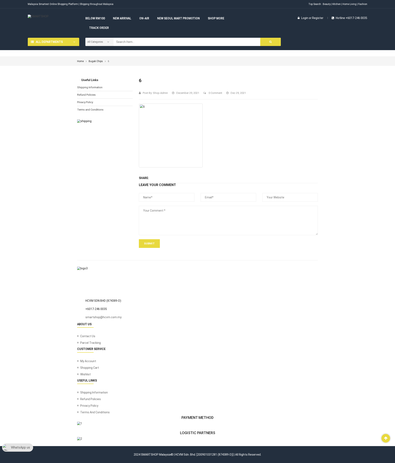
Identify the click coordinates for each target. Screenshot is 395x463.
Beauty (327, 4)
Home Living (349, 4)
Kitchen (336, 4)
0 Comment (215, 92)
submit (149, 243)
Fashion (362, 4)
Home (80, 61)
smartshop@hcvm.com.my (103, 317)
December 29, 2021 (187, 92)
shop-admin (160, 92)
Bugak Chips (96, 61)
